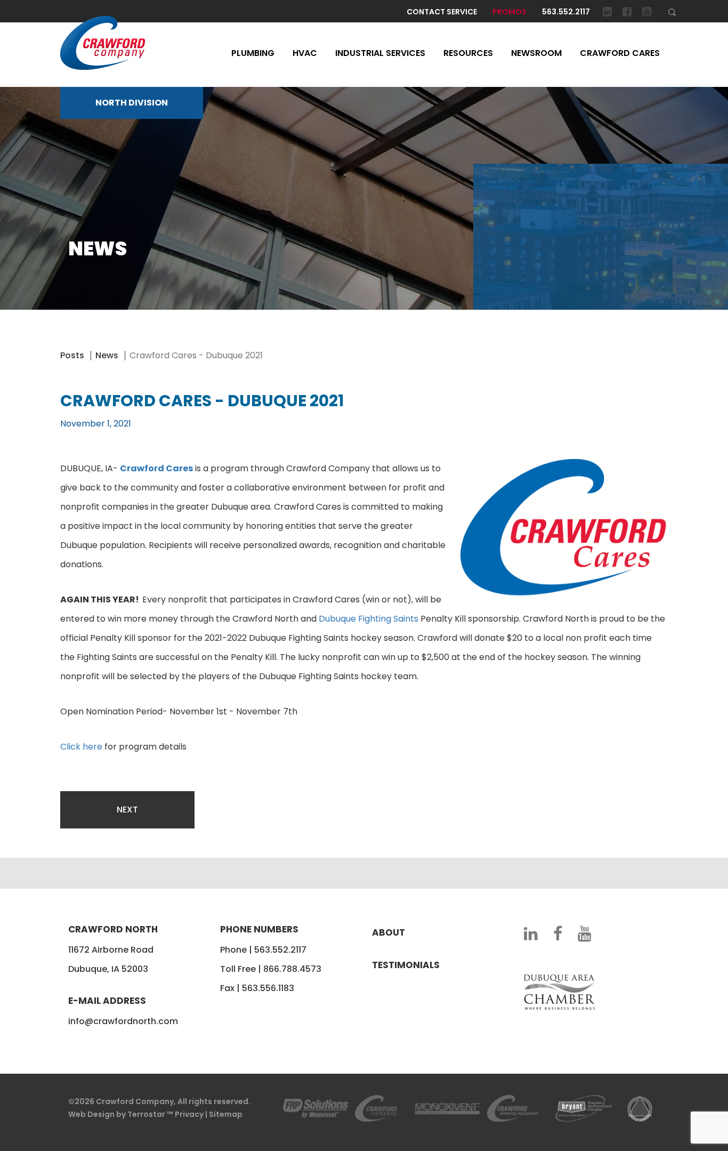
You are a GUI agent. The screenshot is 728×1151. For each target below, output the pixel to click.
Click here (81, 746)
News (106, 355)
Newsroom (536, 53)
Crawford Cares (620, 53)
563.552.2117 (566, 11)
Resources (468, 53)
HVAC (305, 53)
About (388, 932)
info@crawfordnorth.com (123, 1021)
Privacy (189, 1114)
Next (127, 809)
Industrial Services (380, 53)
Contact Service (442, 11)
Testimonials (406, 965)
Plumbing (252, 53)
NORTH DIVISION (131, 102)
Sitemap (225, 1114)
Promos (509, 11)
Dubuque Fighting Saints (368, 619)
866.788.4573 (292, 969)
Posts (72, 355)
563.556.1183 (268, 988)
